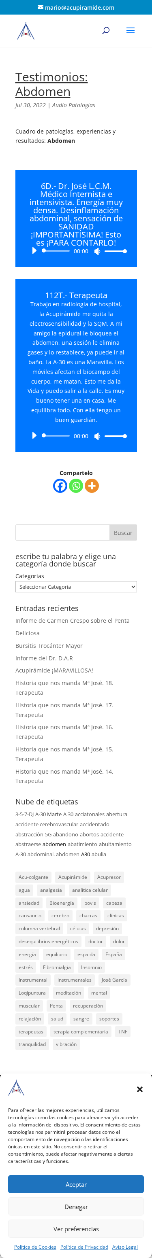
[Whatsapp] (76, 486)
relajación (30, 1018)
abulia (99, 854)
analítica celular (90, 890)
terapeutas (31, 1031)
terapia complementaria (81, 1031)
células (78, 928)
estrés (26, 967)
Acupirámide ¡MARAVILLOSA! (54, 670)
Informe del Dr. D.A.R (44, 658)
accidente (112, 834)
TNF (122, 1031)
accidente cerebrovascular (46, 824)
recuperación (88, 1005)
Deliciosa (27, 633)
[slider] (113, 251)
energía (27, 954)
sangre (81, 1018)
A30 (85, 854)
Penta (56, 1005)
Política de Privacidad (84, 1246)
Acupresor (109, 877)
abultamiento (115, 844)
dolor (119, 941)
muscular (29, 1005)
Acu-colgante (33, 877)
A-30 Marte (48, 814)
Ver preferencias (76, 1229)
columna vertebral (39, 928)
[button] (140, 1089)
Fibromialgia (57, 967)
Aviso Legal (125, 1246)
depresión (107, 928)
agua (24, 890)
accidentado (94, 824)
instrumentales (75, 979)
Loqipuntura (32, 992)
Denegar (76, 1207)
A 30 (68, 814)
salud (57, 1018)
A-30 (20, 854)
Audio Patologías (73, 105)
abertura (116, 814)
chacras (88, 915)
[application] (76, 251)
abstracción (29, 834)
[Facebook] (60, 486)
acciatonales (90, 814)
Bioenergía (61, 902)
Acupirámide (72, 877)
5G (48, 834)
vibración (66, 1044)
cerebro (60, 915)
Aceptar (76, 1184)
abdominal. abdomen (53, 854)
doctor (95, 941)
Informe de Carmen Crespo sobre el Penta (72, 620)
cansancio (30, 915)
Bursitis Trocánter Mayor (49, 645)
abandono (65, 834)
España (113, 954)
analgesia (51, 890)
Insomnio (91, 967)
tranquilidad (32, 1044)
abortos (89, 834)
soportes (109, 1018)
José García (114, 979)
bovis (90, 902)
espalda (86, 954)
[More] (92, 486)
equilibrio (56, 954)
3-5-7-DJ (24, 814)
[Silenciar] (97, 251)
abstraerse (28, 844)
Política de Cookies (35, 1246)
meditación (68, 992)
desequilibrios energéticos (48, 941)
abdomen (54, 844)
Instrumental (33, 979)
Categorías (29, 576)
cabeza (114, 902)
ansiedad (29, 902)
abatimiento (82, 844)
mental (99, 992)
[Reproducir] (34, 250)
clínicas (115, 915)
